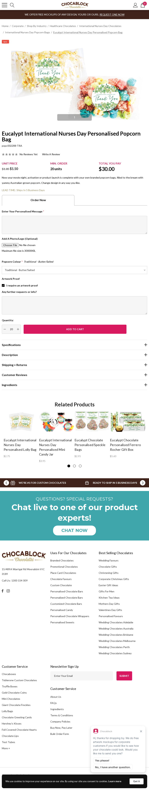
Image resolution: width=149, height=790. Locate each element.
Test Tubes (8, 742)
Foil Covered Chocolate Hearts (19, 729)
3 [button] (80, 466)
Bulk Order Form (59, 733)
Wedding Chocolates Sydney (115, 653)
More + (6, 748)
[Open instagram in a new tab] (9, 590)
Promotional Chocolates (64, 566)
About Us (55, 696)
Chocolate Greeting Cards (17, 717)
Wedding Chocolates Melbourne (117, 640)
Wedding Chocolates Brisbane (116, 634)
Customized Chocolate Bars (66, 603)
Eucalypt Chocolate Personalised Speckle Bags (89, 445)
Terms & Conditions (61, 715)
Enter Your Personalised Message (23, 211)
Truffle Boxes (9, 686)
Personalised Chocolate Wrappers (69, 616)
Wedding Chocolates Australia (116, 628)
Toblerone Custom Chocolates (19, 680)
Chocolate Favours (61, 579)
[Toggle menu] (4, 5)
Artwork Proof (11, 278)
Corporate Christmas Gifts (114, 579)
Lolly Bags (7, 711)
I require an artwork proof (22, 285)
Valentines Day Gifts (110, 609)
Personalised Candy (61, 609)
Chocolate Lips (10, 735)
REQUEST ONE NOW (112, 14)
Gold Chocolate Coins (14, 692)
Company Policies (60, 721)
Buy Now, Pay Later (61, 727)
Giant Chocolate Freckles (16, 704)
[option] (74, 82)
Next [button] (96, 115)
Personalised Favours (111, 616)
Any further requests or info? (19, 291)
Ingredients (57, 709)
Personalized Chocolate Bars (66, 597)
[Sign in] (135, 5)
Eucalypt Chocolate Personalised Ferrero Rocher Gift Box (125, 445)
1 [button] (74, 117)
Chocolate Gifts (108, 566)
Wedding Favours (108, 560)
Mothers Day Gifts (109, 603)
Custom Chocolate (61, 585)
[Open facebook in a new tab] (2, 590)
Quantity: (8, 320)
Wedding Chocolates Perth (114, 647)
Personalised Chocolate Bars (66, 591)
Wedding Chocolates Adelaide (116, 622)
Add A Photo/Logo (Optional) (20, 238)
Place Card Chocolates (63, 572)
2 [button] (74, 466)
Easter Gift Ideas (108, 585)
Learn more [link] (114, 781)
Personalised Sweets (62, 622)
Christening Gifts (108, 572)
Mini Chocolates (11, 698)
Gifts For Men (106, 591)
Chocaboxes (9, 674)
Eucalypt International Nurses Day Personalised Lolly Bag (20, 445)
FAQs (53, 702)
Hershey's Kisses (11, 723)
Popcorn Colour (27, 261)
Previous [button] (52, 115)
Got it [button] (136, 781)
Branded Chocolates (62, 560)
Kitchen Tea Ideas (109, 597)
